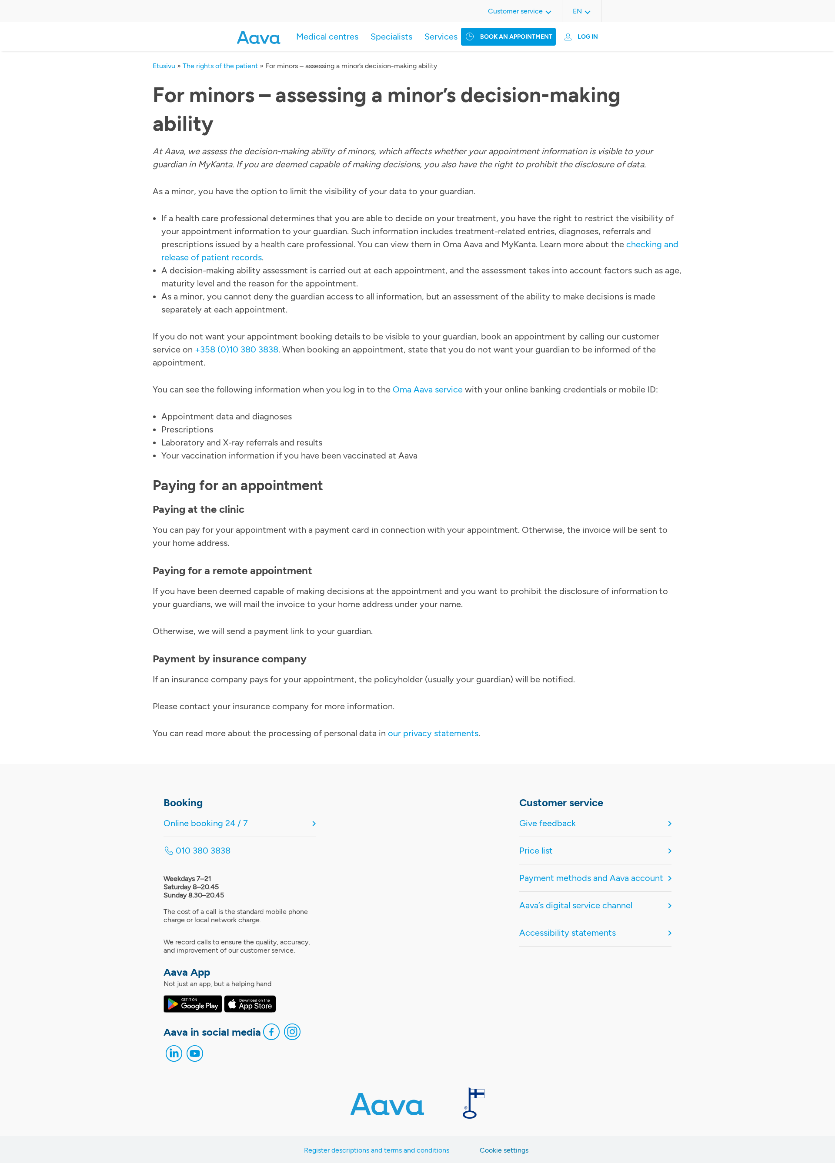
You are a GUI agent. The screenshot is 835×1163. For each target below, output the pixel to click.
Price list (536, 850)
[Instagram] (292, 1034)
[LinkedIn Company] (174, 1056)
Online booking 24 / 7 (206, 823)
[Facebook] (271, 1034)
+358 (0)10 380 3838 (236, 349)
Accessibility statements (567, 932)
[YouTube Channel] (194, 1056)
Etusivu (164, 66)
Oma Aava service (428, 389)
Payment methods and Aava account (591, 878)
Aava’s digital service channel (575, 905)
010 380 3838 (203, 850)
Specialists (391, 36)
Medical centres (327, 36)
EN (577, 11)
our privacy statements (433, 733)
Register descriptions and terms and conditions (376, 1150)
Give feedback (547, 823)
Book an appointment (516, 36)
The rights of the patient (220, 66)
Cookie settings (504, 1150)
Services (441, 36)
